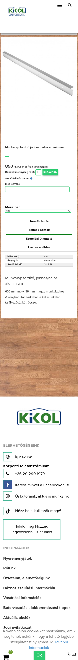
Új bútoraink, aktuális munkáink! (42, 496)
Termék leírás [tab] (39, 221)
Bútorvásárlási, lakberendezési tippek (37, 608)
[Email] (74, 654)
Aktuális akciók (17, 618)
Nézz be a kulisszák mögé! (38, 511)
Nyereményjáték (17, 558)
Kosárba (50, 172)
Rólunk (9, 568)
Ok (39, 655)
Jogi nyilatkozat (17, 627)
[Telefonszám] (69, 654)
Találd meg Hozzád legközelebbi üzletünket (32, 529)
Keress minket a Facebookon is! (41, 485)
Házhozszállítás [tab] (39, 247)
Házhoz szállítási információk (29, 588)
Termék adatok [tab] (39, 229)
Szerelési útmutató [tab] (39, 238)
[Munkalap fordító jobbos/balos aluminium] (39, 77)
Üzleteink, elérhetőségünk (26, 578)
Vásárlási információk (22, 598)
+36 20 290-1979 (26, 470)
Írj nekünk (23, 457)
